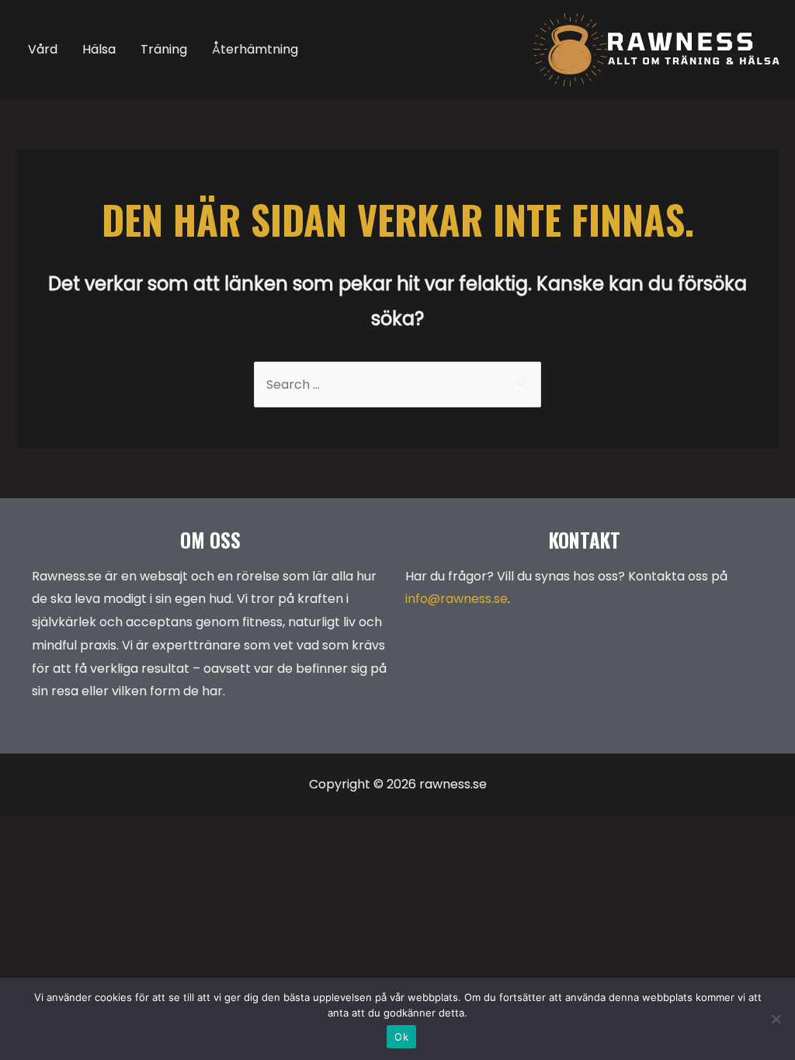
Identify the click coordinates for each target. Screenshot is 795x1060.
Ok (401, 1037)
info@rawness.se (456, 599)
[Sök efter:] (397, 384)
